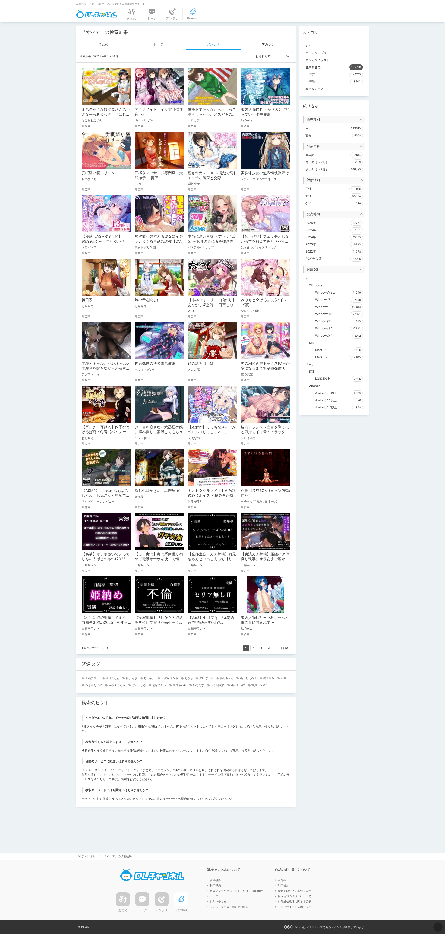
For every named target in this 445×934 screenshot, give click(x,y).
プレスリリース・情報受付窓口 (229, 907)
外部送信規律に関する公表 (294, 901)
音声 (87, 126)
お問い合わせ (218, 901)
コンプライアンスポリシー (294, 907)
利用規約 (215, 885)
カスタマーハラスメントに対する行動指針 (236, 891)
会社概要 (215, 880)
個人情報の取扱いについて (294, 896)
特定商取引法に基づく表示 (294, 891)
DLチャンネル (96, 14)
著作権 (282, 880)
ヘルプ (214, 896)
